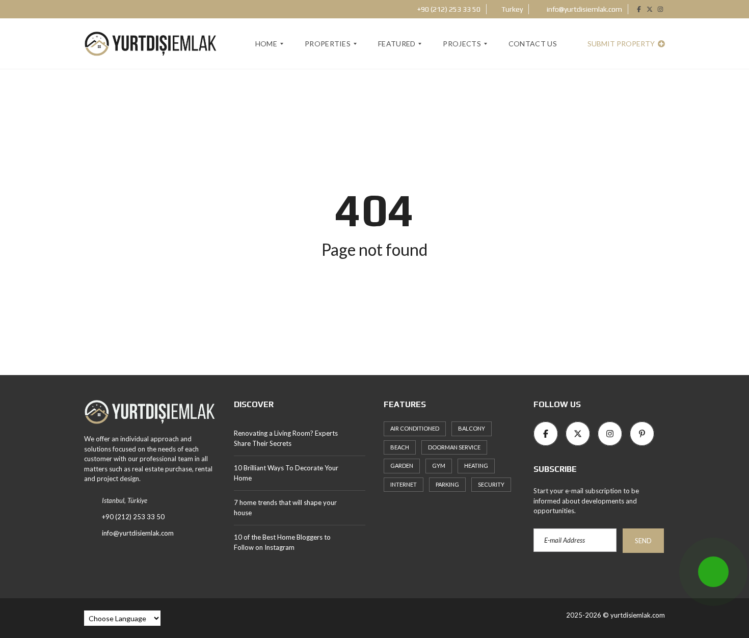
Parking (447, 484)
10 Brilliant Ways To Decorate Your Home (286, 473)
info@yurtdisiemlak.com (583, 9)
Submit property (621, 43)
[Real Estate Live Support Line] (713, 571)
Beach (399, 447)
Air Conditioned (414, 428)
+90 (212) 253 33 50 (448, 9)
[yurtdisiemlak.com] (150, 43)
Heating (476, 465)
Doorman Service (454, 447)
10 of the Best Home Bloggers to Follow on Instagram (282, 542)
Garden (401, 465)
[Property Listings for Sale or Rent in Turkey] (150, 416)
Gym (438, 465)
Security (491, 484)
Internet (403, 484)
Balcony (471, 428)
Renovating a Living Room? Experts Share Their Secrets (286, 438)
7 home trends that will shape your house (285, 507)
